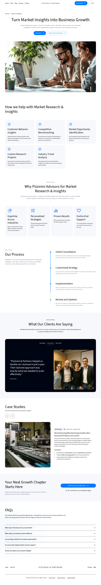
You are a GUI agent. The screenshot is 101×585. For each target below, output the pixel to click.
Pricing (27, 3)
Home (7, 3)
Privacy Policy (52, 578)
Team (11, 3)
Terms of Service (61, 578)
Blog (16, 3)
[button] (93, 3)
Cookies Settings (71, 578)
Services (21, 3)
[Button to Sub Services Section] (40, 33)
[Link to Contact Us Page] (81, 3)
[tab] (42, 343)
